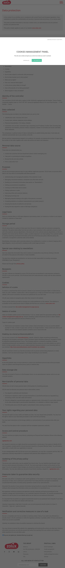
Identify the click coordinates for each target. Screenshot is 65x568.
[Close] (32, 284)
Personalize (26, 60)
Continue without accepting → (55, 39)
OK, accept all (37, 60)
